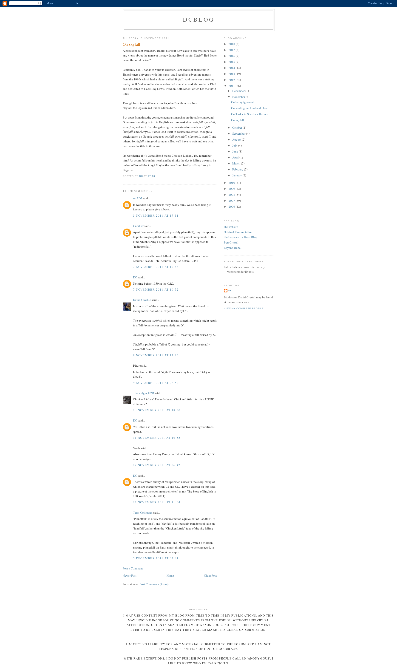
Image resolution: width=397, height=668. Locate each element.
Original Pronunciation (238, 232)
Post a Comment (133, 568)
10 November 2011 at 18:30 (157, 410)
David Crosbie (142, 300)
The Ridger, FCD (143, 393)
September (239, 133)
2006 (232, 206)
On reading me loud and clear (249, 108)
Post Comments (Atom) (154, 584)
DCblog (199, 19)
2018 (232, 44)
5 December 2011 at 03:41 (156, 558)
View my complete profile (244, 308)
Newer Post (129, 575)
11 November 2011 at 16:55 (157, 438)
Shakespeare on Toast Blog (240, 237)
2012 (232, 80)
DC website (231, 227)
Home (170, 575)
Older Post (210, 575)
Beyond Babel (232, 248)
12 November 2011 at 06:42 (157, 465)
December (238, 91)
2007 (232, 200)
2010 (232, 183)
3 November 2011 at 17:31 (156, 215)
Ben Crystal (231, 242)
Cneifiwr (138, 226)
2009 (232, 189)
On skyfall (237, 120)
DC (135, 277)
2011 (232, 86)
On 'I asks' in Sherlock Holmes (249, 114)
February (238, 169)
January (237, 175)
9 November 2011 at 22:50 (156, 383)
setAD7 (137, 198)
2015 (232, 62)
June (235, 151)
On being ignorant (242, 102)
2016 (232, 56)
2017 (232, 50)
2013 (232, 74)
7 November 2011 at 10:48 (156, 267)
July (235, 145)
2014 (232, 68)
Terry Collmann (143, 512)
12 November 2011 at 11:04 (157, 502)
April (235, 157)
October (237, 127)
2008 (232, 194)
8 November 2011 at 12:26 (156, 355)
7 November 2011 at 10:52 (156, 289)
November (239, 97)
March (236, 163)
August (237, 139)
